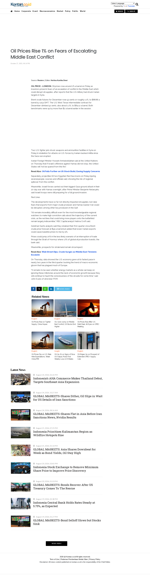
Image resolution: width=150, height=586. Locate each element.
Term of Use (54, 559)
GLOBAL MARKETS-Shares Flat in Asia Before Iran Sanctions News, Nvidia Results (67, 415)
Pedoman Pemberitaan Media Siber (74, 559)
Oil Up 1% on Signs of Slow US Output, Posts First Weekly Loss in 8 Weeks (64, 356)
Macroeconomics (47, 11)
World (82, 11)
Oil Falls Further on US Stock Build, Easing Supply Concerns (71, 171)
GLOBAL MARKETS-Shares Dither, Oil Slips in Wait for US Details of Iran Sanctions (67, 398)
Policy (68, 11)
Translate (131, 6)
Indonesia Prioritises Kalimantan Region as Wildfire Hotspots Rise (62, 433)
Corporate (26, 11)
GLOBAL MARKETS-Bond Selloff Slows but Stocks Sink (67, 522)
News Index (56, 543)
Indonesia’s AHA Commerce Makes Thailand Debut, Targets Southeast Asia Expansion (67, 380)
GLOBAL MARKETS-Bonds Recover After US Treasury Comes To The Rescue (63, 486)
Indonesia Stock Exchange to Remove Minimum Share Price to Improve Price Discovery (65, 468)
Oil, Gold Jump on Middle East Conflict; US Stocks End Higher (65, 324)
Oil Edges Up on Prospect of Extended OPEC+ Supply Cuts (88, 356)
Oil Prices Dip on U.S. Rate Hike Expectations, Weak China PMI (41, 356)
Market (60, 11)
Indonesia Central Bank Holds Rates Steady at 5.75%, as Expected (64, 504)
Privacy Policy (94, 559)
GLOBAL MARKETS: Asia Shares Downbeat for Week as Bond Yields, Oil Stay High (64, 451)
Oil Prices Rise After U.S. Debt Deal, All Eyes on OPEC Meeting (88, 324)
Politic (75, 11)
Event (35, 11)
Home (17, 11)
